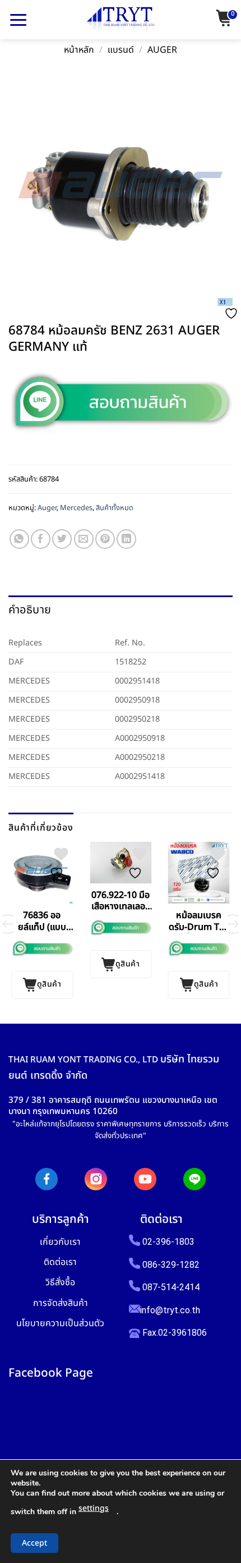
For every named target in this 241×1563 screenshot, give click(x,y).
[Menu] (18, 19)
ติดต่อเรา (60, 1262)
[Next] (233, 924)
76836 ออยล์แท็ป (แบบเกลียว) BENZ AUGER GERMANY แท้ (42, 921)
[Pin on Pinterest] (105, 539)
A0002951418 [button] (140, 776)
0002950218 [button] (137, 719)
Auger (162, 50)
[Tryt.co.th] (120, 21)
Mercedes (76, 508)
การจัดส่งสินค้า (60, 1303)
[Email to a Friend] (84, 539)
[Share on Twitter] (62, 539)
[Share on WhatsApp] (19, 539)
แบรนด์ (121, 50)
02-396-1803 (168, 1241)
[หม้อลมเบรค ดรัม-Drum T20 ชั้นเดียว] (199, 873)
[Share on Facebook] (40, 539)
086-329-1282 (171, 1264)
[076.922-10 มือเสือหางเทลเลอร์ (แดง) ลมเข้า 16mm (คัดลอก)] (120, 862)
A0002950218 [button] (140, 757)
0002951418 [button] (137, 681)
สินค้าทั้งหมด (114, 508)
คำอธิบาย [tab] (29, 610)
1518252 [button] (130, 662)
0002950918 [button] (137, 700)
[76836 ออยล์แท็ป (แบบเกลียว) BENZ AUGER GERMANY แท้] (42, 873)
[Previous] (7, 924)
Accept (34, 1543)
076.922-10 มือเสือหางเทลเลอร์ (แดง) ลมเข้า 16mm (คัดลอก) (120, 901)
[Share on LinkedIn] (126, 539)
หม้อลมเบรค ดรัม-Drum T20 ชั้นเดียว (199, 921)
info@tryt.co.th (170, 1310)
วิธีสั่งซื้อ (60, 1282)
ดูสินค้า (49, 984)
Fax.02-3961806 (173, 1332)
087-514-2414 (171, 1287)
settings (93, 1508)
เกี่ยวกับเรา (60, 1241)
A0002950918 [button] (140, 738)
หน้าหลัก (79, 50)
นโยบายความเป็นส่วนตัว (60, 1323)
